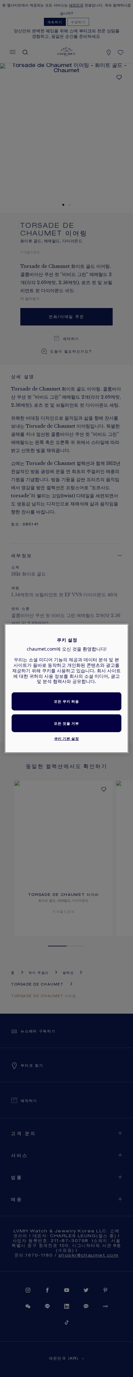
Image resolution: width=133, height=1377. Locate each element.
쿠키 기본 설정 (66, 738)
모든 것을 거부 (66, 723)
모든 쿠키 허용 (66, 701)
